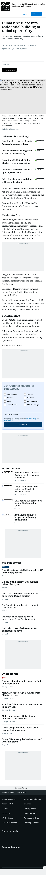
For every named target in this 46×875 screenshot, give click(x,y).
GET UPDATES (23, 424)
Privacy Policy (31, 419)
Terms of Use (8, 420)
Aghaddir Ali (7, 49)
